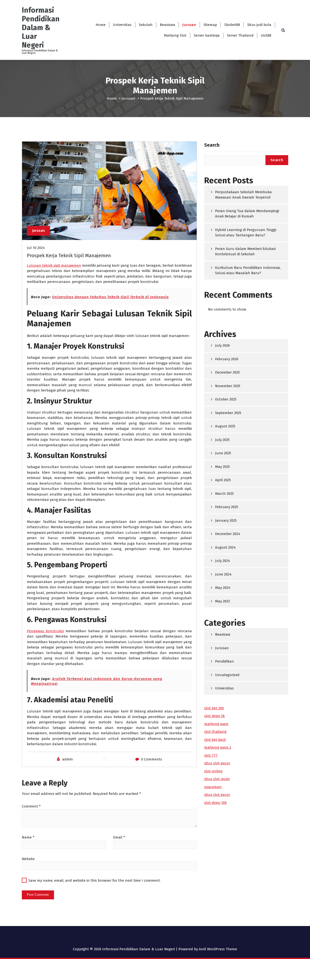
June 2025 (223, 453)
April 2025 (223, 480)
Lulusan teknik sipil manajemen (54, 265)
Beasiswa (167, 25)
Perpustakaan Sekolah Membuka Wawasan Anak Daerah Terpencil (243, 195)
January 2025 (226, 520)
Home (101, 25)
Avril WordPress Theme (218, 949)
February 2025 (226, 507)
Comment (31, 806)
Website (28, 859)
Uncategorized (227, 675)
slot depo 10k (215, 802)
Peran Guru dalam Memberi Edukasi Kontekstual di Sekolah (245, 251)
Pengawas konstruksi (45, 631)
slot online (213, 771)
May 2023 (222, 601)
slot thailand (215, 731)
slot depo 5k (214, 716)
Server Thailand (240, 35)
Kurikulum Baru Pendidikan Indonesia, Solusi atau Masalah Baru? (248, 270)
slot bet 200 (214, 708)
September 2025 (228, 413)
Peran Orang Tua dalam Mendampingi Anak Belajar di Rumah (247, 214)
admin (67, 759)
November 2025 (227, 386)
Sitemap (210, 25)
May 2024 (222, 587)
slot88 (266, 35)
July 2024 (222, 561)
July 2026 (222, 345)
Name (28, 837)
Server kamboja (207, 35)
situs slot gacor (217, 763)
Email (119, 837)
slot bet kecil (215, 739)
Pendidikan (224, 661)
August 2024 (225, 547)
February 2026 (226, 359)
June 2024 (223, 574)
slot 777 (210, 755)
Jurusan (189, 25)
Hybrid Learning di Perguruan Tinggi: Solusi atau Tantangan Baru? (246, 233)
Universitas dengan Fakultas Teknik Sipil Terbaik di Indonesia (110, 297)
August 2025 (225, 426)
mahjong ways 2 (217, 747)
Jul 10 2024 (36, 248)
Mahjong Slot (175, 35)
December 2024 (227, 534)
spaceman (213, 787)
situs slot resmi (217, 779)
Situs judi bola (259, 25)
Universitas (122, 25)
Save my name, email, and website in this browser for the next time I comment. (94, 880)
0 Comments (151, 759)
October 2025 (225, 399)
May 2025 (222, 466)
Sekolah (146, 25)
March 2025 (224, 493)
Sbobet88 (232, 25)
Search (211, 145)
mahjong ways (216, 724)
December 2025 (227, 372)
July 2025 (222, 440)
